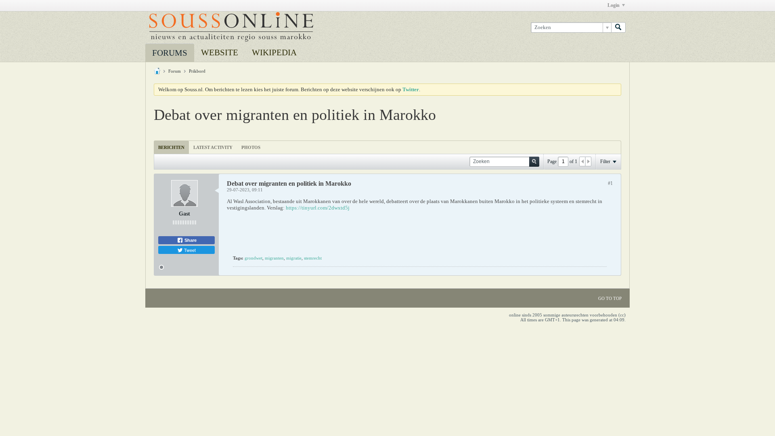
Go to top (610, 298)
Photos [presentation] (250, 147)
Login (613, 5)
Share (190, 240)
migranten (274, 258)
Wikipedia (274, 52)
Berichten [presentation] (171, 147)
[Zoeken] (618, 27)
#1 (610, 183)
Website (219, 52)
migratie (294, 258)
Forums (169, 53)
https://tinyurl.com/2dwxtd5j (318, 208)
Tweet (189, 250)
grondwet (253, 258)
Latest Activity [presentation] (212, 147)
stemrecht (313, 258)
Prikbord (197, 71)
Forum (174, 71)
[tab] (171, 147)
